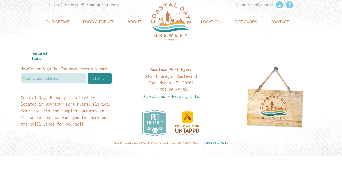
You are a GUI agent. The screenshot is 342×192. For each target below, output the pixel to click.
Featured (39, 53)
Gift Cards (245, 22)
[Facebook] (289, 5)
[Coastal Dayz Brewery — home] (171, 22)
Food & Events (98, 22)
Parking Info (185, 96)
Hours (268, 5)
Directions (154, 96)
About (134, 22)
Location (211, 22)
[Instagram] (279, 5)
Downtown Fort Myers (102, 5)
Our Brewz (57, 22)
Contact (280, 22)
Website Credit (216, 142)
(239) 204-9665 (66, 5)
